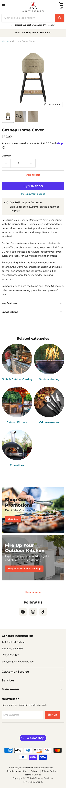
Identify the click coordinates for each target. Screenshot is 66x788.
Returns (34, 771)
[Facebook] (23, 612)
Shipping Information (16, 771)
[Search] (59, 18)
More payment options (33, 194)
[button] (8, 117)
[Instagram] (33, 612)
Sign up (52, 715)
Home (5, 41)
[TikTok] (43, 612)
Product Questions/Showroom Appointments (31, 767)
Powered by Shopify (33, 781)
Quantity (6, 156)
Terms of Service (33, 774)
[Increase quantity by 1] (31, 163)
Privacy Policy (49, 771)
